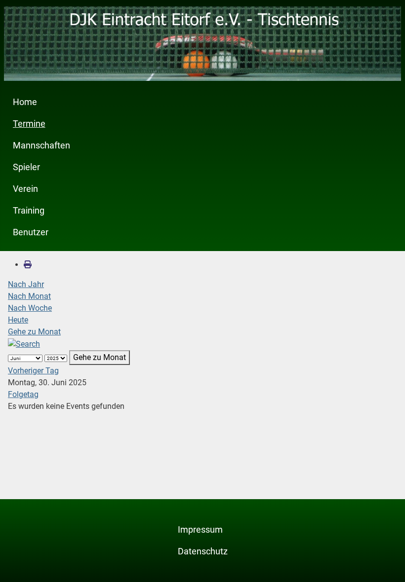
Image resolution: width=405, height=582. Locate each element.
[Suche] (24, 343)
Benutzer (30, 232)
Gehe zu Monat (34, 331)
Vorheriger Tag (33, 370)
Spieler (26, 167)
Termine (29, 124)
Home (25, 102)
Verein (25, 189)
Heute (18, 320)
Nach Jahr (26, 284)
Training (28, 211)
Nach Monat (29, 296)
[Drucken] (28, 264)
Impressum (200, 530)
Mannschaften (41, 145)
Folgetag (23, 394)
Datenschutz (203, 551)
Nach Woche (30, 308)
